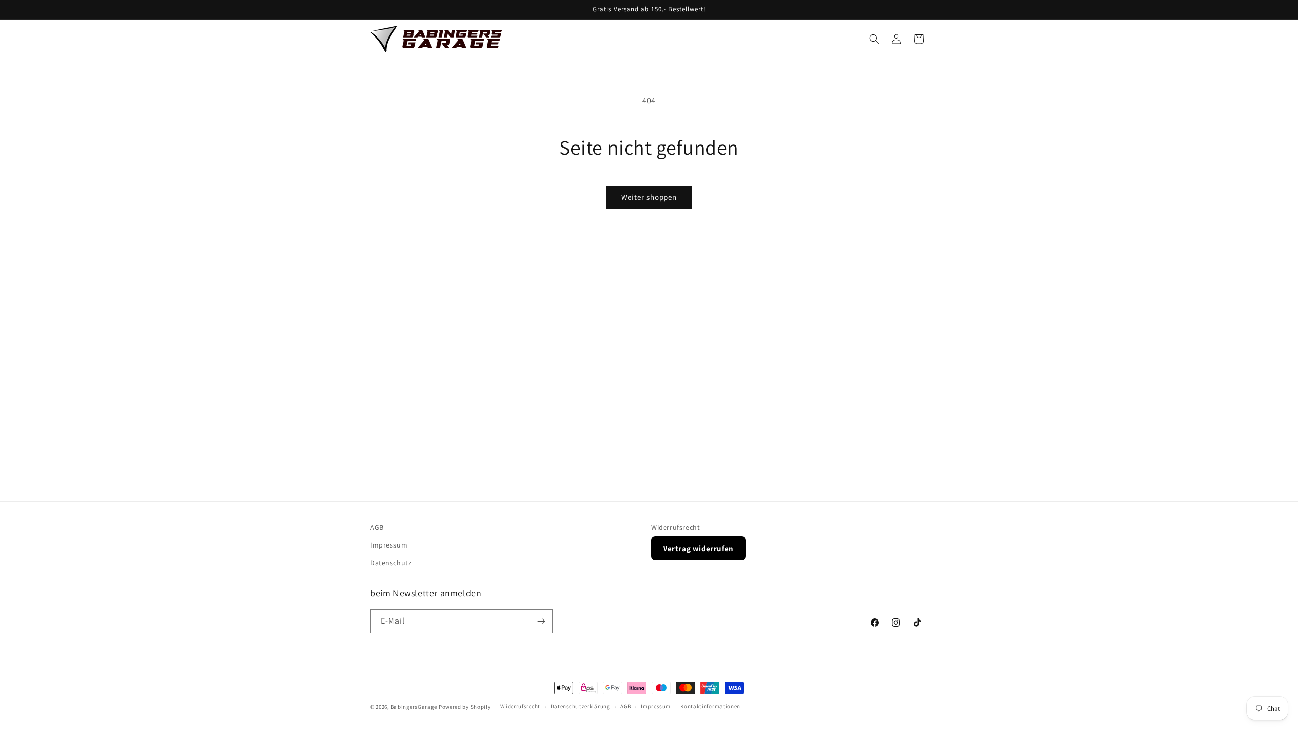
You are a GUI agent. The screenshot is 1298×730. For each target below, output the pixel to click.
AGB (377, 527)
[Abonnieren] (541, 621)
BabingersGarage (414, 706)
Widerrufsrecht (675, 527)
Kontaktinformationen (710, 706)
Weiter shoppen (649, 197)
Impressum (388, 545)
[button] (874, 39)
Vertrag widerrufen (698, 548)
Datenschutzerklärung (580, 706)
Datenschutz (391, 562)
